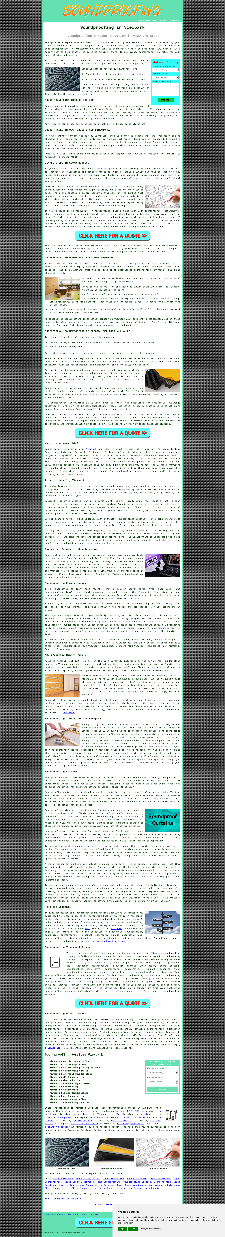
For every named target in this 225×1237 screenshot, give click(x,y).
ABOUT (155, 20)
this (55, 925)
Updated (76, 1214)
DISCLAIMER (174, 20)
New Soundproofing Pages (61, 1214)
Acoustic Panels (136, 1179)
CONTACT (163, 20)
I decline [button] (133, 1229)
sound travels (101, 60)
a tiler (116, 1114)
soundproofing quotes (77, 1048)
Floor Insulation (160, 1179)
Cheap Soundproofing (57, 1188)
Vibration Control (132, 1188)
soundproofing (93, 202)
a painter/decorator (57, 1127)
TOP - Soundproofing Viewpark (63, 1199)
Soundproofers (153, 1188)
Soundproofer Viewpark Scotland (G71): (69, 42)
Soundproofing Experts (137, 1182)
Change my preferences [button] (150, 1229)
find (55, 1019)
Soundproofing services (98, 1035)
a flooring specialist (130, 1124)
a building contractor (84, 1124)
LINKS (147, 20)
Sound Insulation (113, 1179)
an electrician (82, 1120)
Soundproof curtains (57, 831)
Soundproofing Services (100, 1185)
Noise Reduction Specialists (135, 1185)
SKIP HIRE (133, 1111)
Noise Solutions (63, 1179)
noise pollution (152, 1042)
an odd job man (133, 1117)
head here (132, 919)
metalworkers (97, 1117)
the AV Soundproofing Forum (108, 941)
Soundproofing (53, 449)
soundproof (63, 864)
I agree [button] (122, 1229)
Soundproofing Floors (89, 1214)
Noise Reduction (108, 1188)
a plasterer (148, 1114)
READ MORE (69, 713)
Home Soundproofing (108, 1182)
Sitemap (46, 1214)
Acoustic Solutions (88, 1179)
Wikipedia (116, 929)
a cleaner (84, 1114)
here (87, 929)
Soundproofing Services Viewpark (74, 1054)
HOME (140, 20)
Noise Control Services (79, 1182)
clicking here (53, 1048)
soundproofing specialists (87, 462)
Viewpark (91, 449)
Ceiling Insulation (71, 1185)
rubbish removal (121, 1120)
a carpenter (65, 1117)
